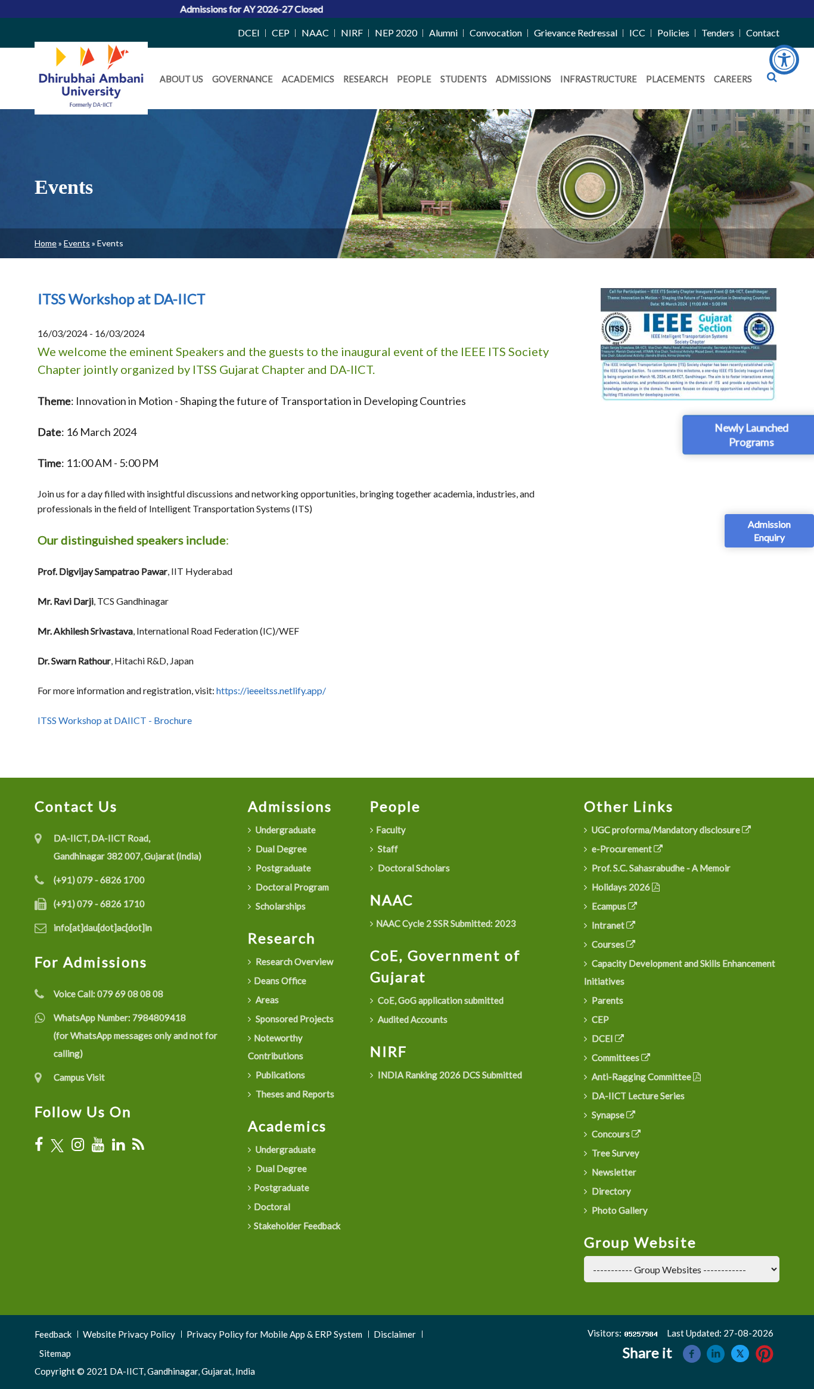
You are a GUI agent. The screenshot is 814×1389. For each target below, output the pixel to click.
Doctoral (272, 1206)
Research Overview (293, 961)
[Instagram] (78, 1144)
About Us (181, 79)
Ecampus (609, 906)
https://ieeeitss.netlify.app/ (271, 690)
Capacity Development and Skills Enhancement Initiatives (679, 972)
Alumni (443, 32)
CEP (281, 32)
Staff (387, 848)
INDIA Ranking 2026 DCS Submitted (449, 1074)
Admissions (523, 79)
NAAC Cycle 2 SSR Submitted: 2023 (446, 923)
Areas (266, 999)
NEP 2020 (396, 32)
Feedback (53, 1334)
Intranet (608, 925)
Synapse (608, 1114)
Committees (615, 1057)
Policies (673, 32)
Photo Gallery (619, 1210)
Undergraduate (285, 829)
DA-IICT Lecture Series (637, 1095)
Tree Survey (614, 1152)
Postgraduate (282, 867)
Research (365, 79)
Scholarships (280, 906)
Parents (606, 1000)
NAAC (315, 32)
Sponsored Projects (294, 1018)
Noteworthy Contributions (275, 1046)
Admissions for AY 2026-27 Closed (207, 8)
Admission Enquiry (769, 530)
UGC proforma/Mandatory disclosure (666, 829)
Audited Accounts (412, 1019)
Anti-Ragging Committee (641, 1076)
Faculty (391, 829)
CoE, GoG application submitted (440, 1000)
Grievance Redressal (575, 32)
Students (463, 79)
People (414, 79)
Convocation (496, 32)
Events (77, 243)
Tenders (717, 32)
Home (46, 243)
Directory (610, 1191)
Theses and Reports (294, 1093)
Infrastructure (598, 79)
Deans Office (280, 980)
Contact (762, 32)
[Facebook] (39, 1144)
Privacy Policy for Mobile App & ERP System (274, 1334)
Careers (733, 79)
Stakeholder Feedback (297, 1225)
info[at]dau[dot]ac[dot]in (103, 927)
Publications (279, 1074)
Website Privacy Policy (129, 1334)
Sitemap (55, 1353)
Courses (608, 944)
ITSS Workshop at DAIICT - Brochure (115, 720)
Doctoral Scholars (413, 867)
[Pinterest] (764, 1352)
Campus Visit (79, 1077)
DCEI (249, 32)
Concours (611, 1133)
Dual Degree (280, 848)
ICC (637, 32)
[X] (57, 1145)
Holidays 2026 (621, 886)
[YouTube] (98, 1144)
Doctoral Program (291, 886)
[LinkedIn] (118, 1144)
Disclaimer (395, 1334)
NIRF (352, 32)
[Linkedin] (716, 1352)
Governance (242, 79)
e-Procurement (622, 848)
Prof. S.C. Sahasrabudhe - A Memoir (660, 867)
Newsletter (613, 1172)
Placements (675, 79)
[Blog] (138, 1144)
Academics (308, 79)
